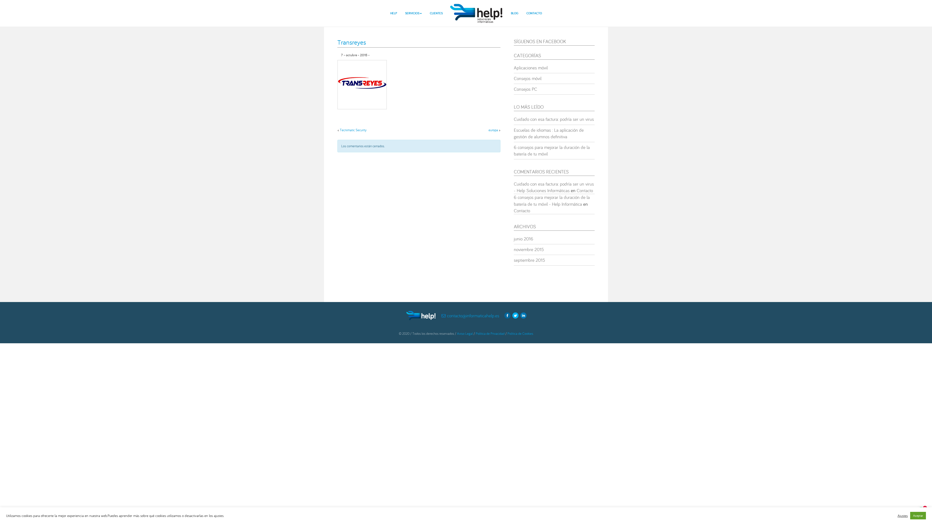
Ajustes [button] (903, 516)
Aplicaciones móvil (531, 68)
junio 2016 (523, 239)
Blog (514, 13)
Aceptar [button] (918, 516)
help (476, 10)
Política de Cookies (520, 333)
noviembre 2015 (529, 249)
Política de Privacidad (490, 333)
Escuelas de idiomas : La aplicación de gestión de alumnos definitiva (549, 133)
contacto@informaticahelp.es (473, 316)
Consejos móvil (527, 78)
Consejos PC (525, 89)
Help (393, 13)
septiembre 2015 (529, 260)
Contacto (534, 13)
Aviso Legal (465, 333)
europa (493, 130)
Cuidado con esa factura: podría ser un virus (554, 119)
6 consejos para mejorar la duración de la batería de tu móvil (552, 150)
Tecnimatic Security (353, 130)
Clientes (436, 13)
